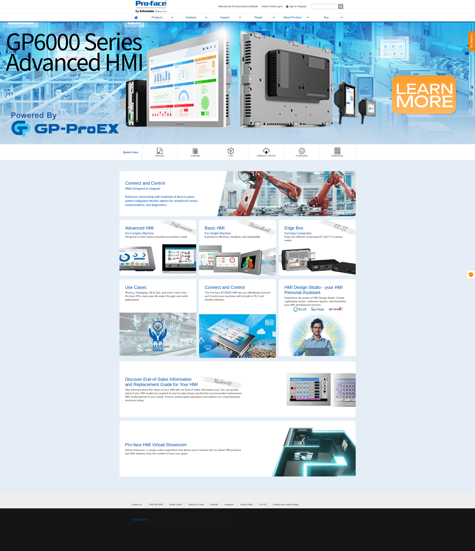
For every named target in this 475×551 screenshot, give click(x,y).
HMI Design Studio (317, 318)
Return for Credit (196, 504)
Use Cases (157, 318)
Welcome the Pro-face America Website (238, 6)
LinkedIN (214, 504)
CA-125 (262, 504)
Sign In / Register (298, 6)
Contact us (471, 41)
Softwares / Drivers (266, 152)
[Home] (160, 6)
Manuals (159, 152)
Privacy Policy (246, 504)
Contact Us (137, 504)
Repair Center (175, 504)
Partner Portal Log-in (272, 6)
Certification (301, 152)
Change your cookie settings (286, 504)
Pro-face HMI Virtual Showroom (237, 448)
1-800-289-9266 (155, 504)
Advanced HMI (157, 248)
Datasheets (337, 152)
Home (136, 18)
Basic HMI (237, 248)
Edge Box (317, 248)
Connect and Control (237, 193)
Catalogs (195, 152)
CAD (230, 152)
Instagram (229, 504)
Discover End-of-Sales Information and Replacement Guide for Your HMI (237, 389)
